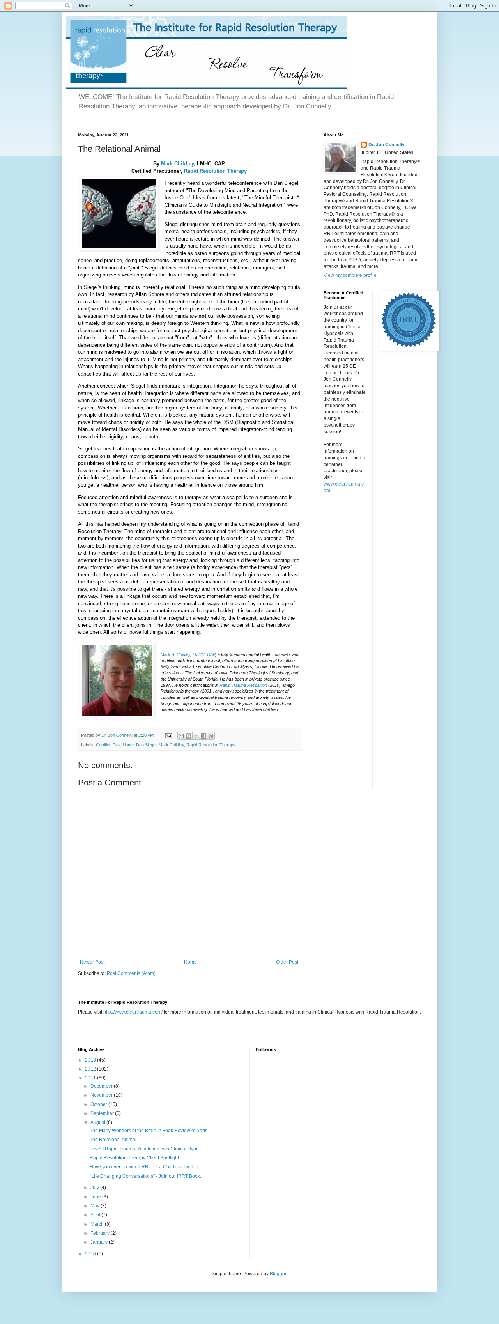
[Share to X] (196, 736)
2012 (91, 1069)
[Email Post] (168, 735)
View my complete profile (350, 275)
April (95, 1215)
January (99, 1242)
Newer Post (92, 962)
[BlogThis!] (189, 736)
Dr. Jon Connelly (386, 144)
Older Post (287, 962)
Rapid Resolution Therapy (215, 171)
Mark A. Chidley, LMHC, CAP (188, 654)
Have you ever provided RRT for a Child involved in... (146, 1167)
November (102, 1095)
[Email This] (181, 736)
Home (190, 962)
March (97, 1224)
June (96, 1197)
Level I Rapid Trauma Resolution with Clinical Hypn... (146, 1149)
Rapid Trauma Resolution (243, 685)
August (98, 1122)
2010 (91, 1254)
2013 (91, 1060)
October (99, 1104)
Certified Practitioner (115, 745)
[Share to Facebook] (203, 736)
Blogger (278, 1273)
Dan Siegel (146, 745)
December (102, 1086)
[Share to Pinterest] (211, 736)
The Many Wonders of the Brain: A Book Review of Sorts (148, 1130)
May (95, 1206)
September (102, 1113)
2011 (91, 1078)
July (95, 1187)
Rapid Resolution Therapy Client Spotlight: (135, 1158)
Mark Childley (177, 164)
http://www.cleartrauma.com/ (133, 1012)
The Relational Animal (113, 1139)
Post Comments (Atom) (131, 973)
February (100, 1233)
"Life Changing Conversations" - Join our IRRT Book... (146, 1176)
